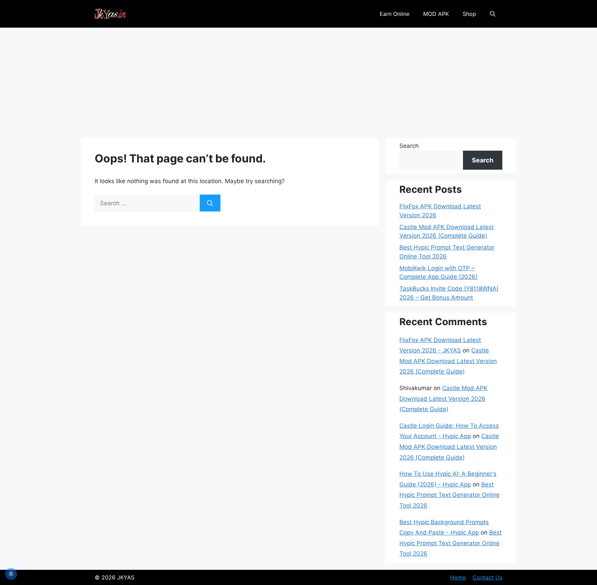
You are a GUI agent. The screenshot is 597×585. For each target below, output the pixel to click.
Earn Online (394, 13)
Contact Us (487, 577)
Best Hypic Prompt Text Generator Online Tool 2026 (449, 495)
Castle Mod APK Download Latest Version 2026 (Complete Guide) (448, 361)
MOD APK (436, 13)
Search (409, 145)
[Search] (210, 203)
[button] (492, 13)
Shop (469, 13)
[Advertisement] (298, 79)
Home (458, 577)
